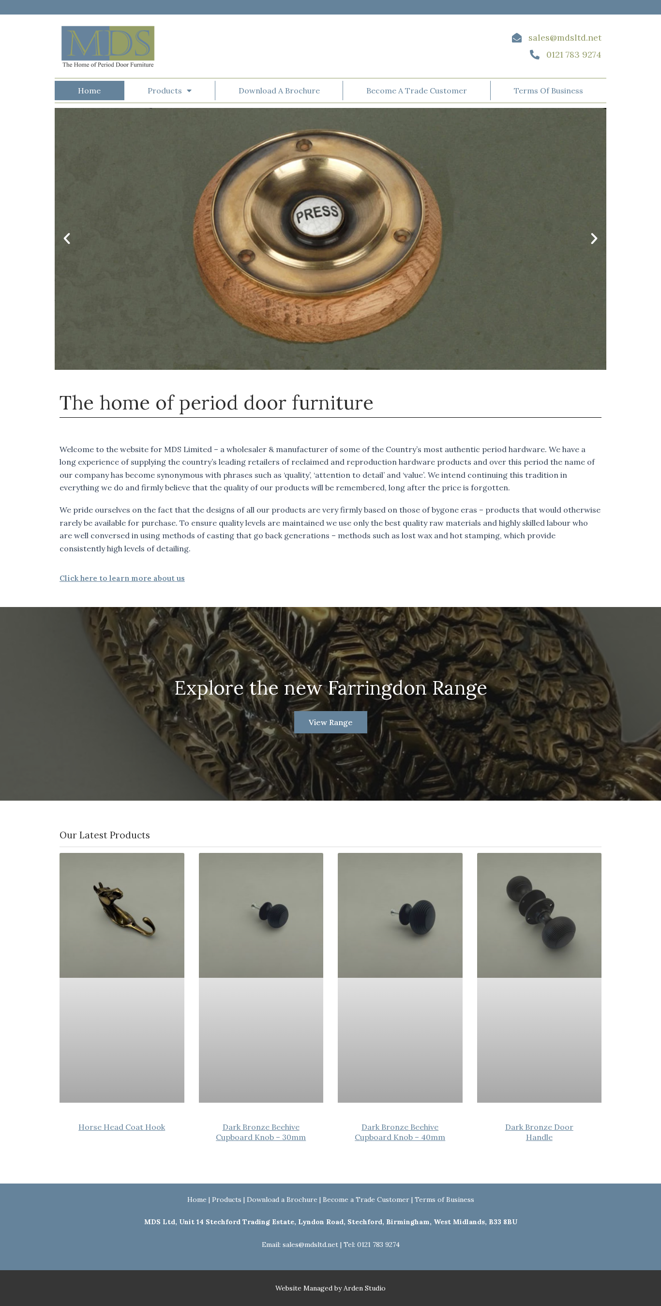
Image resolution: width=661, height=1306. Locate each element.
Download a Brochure (282, 1199)
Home (89, 90)
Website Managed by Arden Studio (330, 1288)
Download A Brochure (279, 90)
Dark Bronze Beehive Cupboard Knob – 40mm (400, 1132)
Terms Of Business (548, 90)
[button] (67, 238)
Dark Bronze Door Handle (539, 1132)
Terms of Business (444, 1199)
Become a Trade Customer (366, 1199)
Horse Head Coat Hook (121, 1127)
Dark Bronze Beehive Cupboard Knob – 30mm (261, 1132)
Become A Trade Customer (416, 90)
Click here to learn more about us (122, 578)
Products (165, 90)
